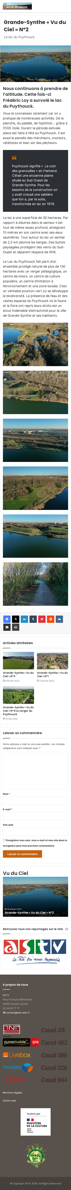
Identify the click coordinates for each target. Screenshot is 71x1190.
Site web (8, 824)
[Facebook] (7, 619)
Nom (6, 793)
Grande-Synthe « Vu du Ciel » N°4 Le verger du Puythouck (18, 711)
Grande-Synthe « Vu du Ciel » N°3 (18, 674)
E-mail (7, 809)
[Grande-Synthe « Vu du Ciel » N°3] (18, 660)
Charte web (9, 1100)
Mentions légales (12, 1092)
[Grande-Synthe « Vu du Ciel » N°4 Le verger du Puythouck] (18, 695)
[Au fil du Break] (17, 6)
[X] (15, 619)
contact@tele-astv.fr (18, 1012)
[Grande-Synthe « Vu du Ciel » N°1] (52, 660)
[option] (35, 897)
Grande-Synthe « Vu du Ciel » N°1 (52, 674)
